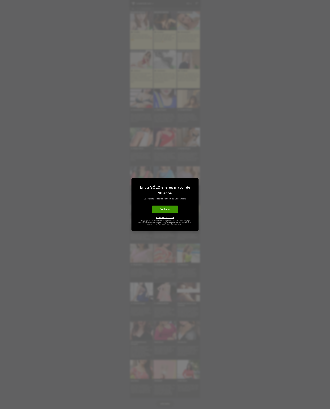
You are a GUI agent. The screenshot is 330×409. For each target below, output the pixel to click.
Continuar (165, 209)
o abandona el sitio (165, 217)
